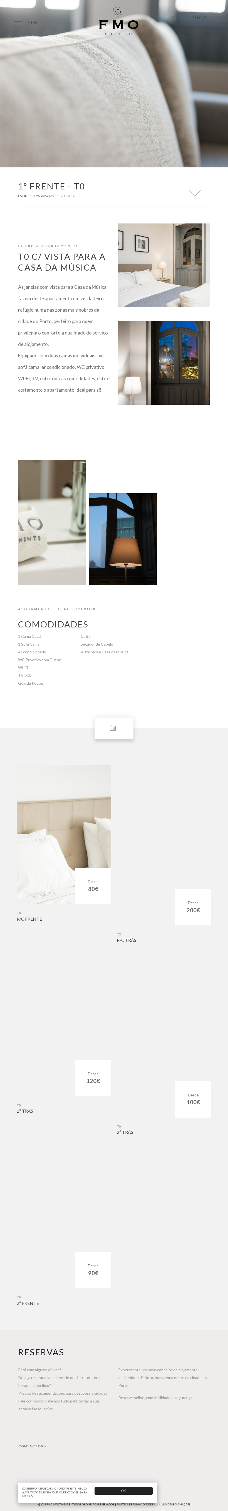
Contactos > (32, 1446)
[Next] (202, 599)
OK (123, 1491)
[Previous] (191, 599)
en (174, 17)
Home (22, 195)
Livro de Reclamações (174, 1504)
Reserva (199, 17)
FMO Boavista (44, 195)
